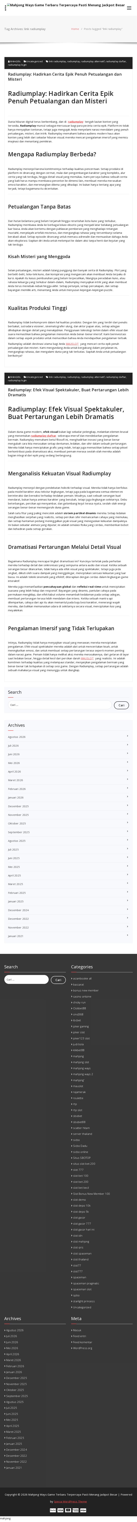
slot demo (79, 1199)
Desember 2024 (18, 910)
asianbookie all (82, 978)
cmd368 (78, 1014)
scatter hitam (81, 1128)
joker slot (79, 1032)
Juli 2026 (13, 745)
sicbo (76, 1140)
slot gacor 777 (82, 1223)
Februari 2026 (17, 789)
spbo (76, 1295)
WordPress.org (82, 1348)
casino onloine (82, 996)
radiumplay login (17, 64)
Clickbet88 (79, 1008)
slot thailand (80, 1259)
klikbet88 (78, 1050)
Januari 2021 (16, 936)
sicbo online (80, 1152)
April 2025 (14, 875)
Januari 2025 (16, 901)
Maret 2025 (15, 884)
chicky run (79, 1002)
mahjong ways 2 (83, 1074)
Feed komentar (82, 1342)
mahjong (78, 1056)
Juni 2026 (14, 754)
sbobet (77, 1116)
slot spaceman (82, 1253)
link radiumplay (57, 61)
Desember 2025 (18, 806)
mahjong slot (81, 1062)
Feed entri (79, 1336)
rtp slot (77, 1110)
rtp (75, 1104)
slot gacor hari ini (83, 1229)
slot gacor (79, 1217)
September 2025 (19, 832)
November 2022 (18, 927)
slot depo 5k (81, 1211)
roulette (78, 1098)
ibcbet (77, 1020)
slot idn (77, 1235)
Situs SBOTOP (82, 1158)
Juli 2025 (13, 849)
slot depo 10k (81, 1205)
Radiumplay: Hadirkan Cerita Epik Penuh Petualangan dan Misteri (65, 76)
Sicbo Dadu (80, 1146)
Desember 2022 (18, 918)
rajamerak (79, 1092)
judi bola (78, 1044)
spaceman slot (82, 1289)
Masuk (77, 1330)
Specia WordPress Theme (70, 1501)
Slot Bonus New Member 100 (91, 1193)
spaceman (79, 1277)
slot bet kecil (81, 1187)
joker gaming (81, 1026)
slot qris (78, 1247)
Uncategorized (34, 61)
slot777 (78, 1271)
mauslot (78, 1086)
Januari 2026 (16, 797)
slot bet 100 (80, 1175)
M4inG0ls (15, 61)
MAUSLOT (72, 343)
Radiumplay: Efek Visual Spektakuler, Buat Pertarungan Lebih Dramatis (68, 392)
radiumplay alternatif (93, 61)
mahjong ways (82, 1068)
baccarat (78, 984)
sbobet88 (79, 1122)
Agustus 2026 (17, 737)
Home (75, 29)
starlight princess (84, 1301)
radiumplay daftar (116, 61)
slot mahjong (81, 1241)
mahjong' (78, 1080)
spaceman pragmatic (86, 1283)
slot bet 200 (80, 1181)
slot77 (77, 1265)
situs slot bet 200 (84, 1163)
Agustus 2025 (17, 840)
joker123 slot (81, 1038)
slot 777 (78, 1169)
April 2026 (14, 771)
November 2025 (18, 815)
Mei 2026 (14, 763)
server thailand (82, 1134)
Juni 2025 (14, 858)
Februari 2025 (17, 892)
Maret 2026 (15, 780)
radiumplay (73, 61)
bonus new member (86, 990)
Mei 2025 (14, 867)
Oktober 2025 (17, 823)
